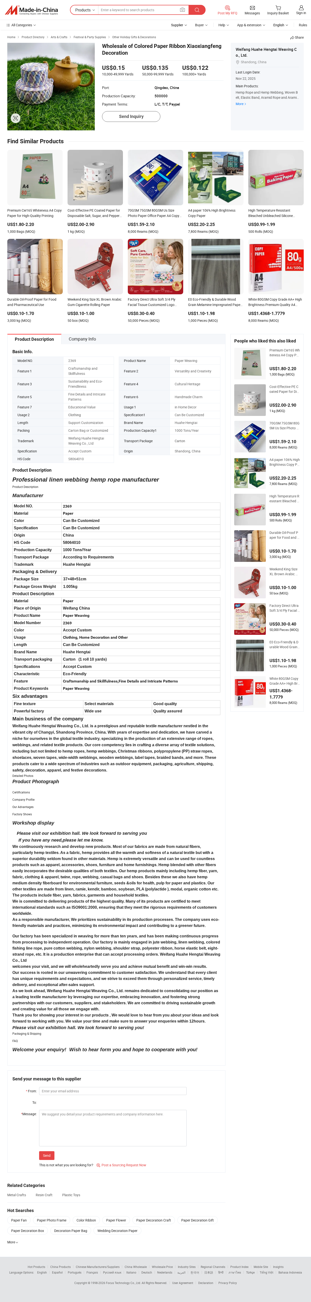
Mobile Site (261, 1267)
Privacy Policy (227, 1283)
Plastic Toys (71, 1195)
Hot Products (36, 1267)
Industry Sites (187, 1267)
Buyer (199, 25)
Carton (180, 441)
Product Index (239, 1267)
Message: (29, 1114)
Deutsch (146, 1272)
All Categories (21, 25)
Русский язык (112, 1272)
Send (47, 1155)
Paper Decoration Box (27, 1230)
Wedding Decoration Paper (117, 1230)
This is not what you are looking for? (66, 1165)
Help (221, 25)
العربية (181, 1272)
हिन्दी (221, 1272)
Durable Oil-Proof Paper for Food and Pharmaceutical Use (284, 535)
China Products (60, 1267)
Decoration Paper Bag (70, 1230)
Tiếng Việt (266, 1272)
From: (31, 1091)
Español (57, 1272)
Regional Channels (213, 1267)
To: (34, 1102)
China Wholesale (136, 1267)
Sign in (301, 12)
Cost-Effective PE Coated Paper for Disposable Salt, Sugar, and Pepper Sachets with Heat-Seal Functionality (284, 389)
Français (92, 1272)
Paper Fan (19, 1220)
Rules (303, 25)
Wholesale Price (162, 1267)
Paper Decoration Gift (197, 1220)
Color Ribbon (86, 1220)
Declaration (205, 1283)
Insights (278, 1267)
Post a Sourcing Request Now (121, 1165)
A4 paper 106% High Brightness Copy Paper (284, 462)
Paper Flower (116, 1220)
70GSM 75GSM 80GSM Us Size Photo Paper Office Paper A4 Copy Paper (284, 426)
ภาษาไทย (235, 1272)
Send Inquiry (131, 116)
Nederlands (164, 1272)
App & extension (249, 25)
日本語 (208, 1272)
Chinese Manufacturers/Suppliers (98, 1267)
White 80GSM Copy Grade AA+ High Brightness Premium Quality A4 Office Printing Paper (284, 681)
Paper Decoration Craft (153, 1220)
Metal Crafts (16, 1195)
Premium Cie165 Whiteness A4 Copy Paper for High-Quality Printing (284, 353)
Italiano (131, 1272)
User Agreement (182, 1283)
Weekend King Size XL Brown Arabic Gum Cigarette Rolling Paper (284, 571)
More (239, 103)
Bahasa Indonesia (290, 1272)
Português (74, 1272)
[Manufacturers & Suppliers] (31, 10)
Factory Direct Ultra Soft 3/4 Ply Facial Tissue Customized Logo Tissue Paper (284, 608)
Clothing (74, 415)
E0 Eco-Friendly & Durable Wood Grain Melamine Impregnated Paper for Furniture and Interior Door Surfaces (284, 644)
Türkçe (250, 1272)
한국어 (194, 1272)
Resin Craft (44, 1195)
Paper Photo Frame (51, 1220)
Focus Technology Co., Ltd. (124, 1283)
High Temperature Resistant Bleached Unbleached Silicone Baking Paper (284, 498)
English (42, 1272)
